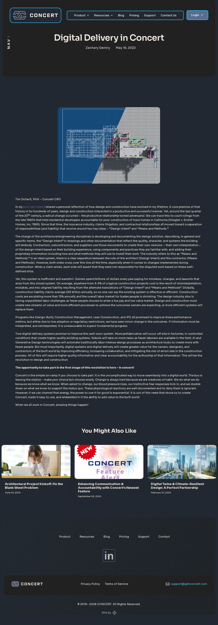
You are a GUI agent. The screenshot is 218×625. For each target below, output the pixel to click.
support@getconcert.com (189, 584)
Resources (101, 15)
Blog (121, 15)
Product (79, 15)
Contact (164, 536)
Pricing (134, 15)
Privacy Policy (90, 584)
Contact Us (168, 15)
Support (150, 15)
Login (195, 15)
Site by (106, 612)
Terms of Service (116, 584)
